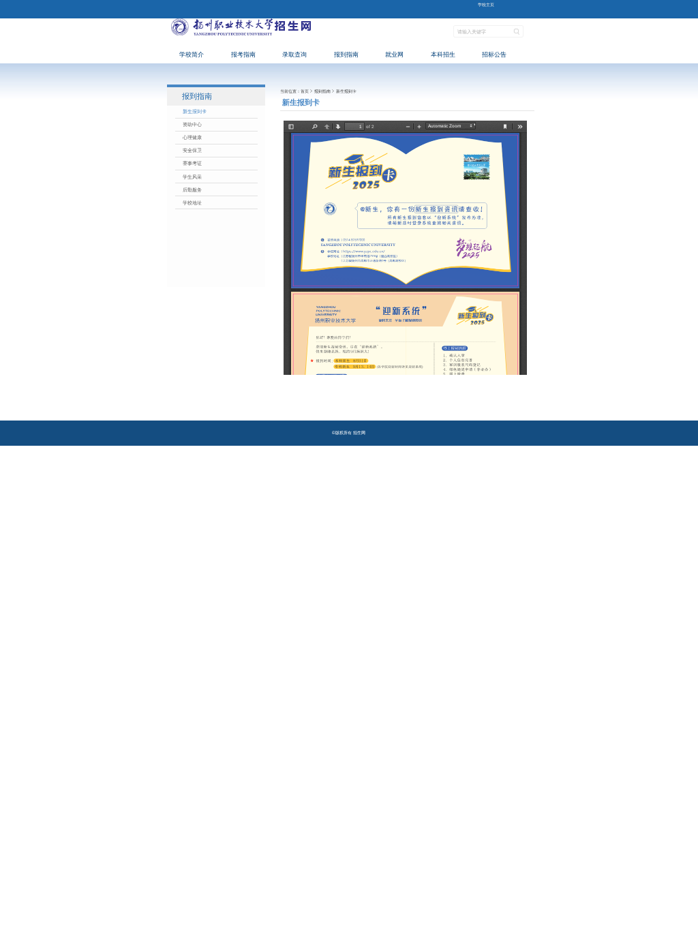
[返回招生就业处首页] (241, 39)
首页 (305, 91)
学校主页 (486, 4)
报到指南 (322, 91)
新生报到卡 (346, 91)
